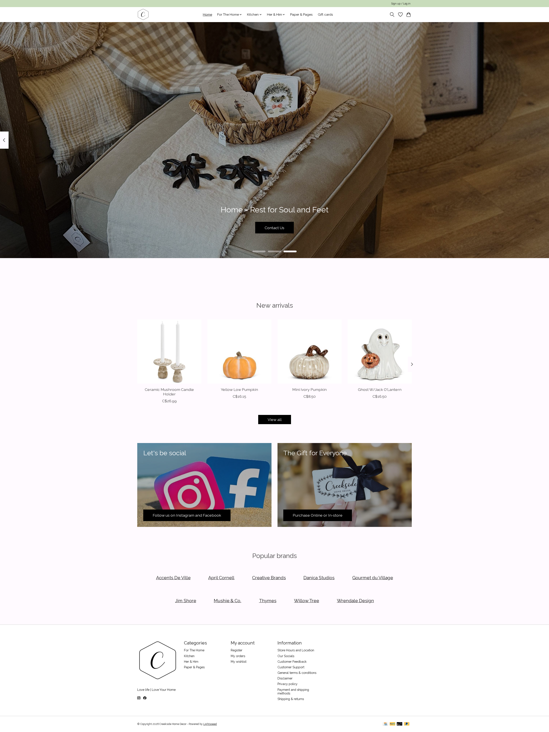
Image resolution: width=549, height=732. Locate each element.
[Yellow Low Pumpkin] (239, 351)
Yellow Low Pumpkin (239, 389)
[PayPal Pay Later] (407, 724)
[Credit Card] (385, 724)
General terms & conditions (297, 673)
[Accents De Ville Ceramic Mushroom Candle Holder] (169, 351)
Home (207, 15)
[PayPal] (392, 724)
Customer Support (291, 667)
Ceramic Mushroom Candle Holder (169, 391)
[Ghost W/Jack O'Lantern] (380, 351)
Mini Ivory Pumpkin (309, 389)
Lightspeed (210, 724)
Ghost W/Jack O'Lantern (379, 389)
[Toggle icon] (392, 14)
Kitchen (189, 656)
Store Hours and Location (296, 650)
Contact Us (274, 227)
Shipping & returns (291, 699)
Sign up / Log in (400, 3)
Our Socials (286, 656)
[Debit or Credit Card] (399, 724)
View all (275, 419)
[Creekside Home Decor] (143, 14)
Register (236, 650)
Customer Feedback (292, 661)
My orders (238, 656)
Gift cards (325, 15)
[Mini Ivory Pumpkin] (310, 351)
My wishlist (238, 661)
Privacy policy (287, 684)
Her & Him (191, 661)
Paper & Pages (301, 15)
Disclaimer (285, 678)
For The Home (194, 650)
